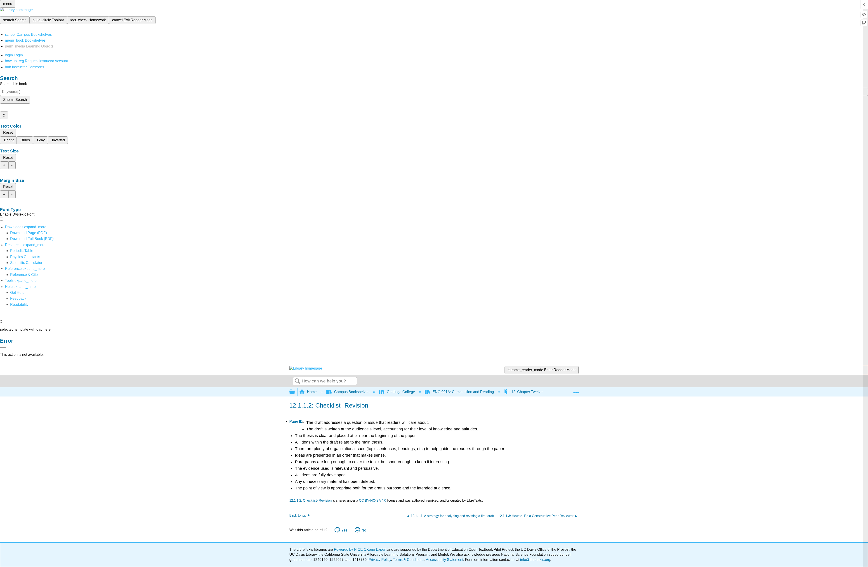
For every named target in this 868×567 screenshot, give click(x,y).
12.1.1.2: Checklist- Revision (310, 500)
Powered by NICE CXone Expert (360, 549)
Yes (344, 530)
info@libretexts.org (534, 560)
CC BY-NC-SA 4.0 (372, 500)
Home (312, 392)
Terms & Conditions (408, 560)
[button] (18, 298)
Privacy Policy (379, 560)
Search (297, 381)
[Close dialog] (3, 347)
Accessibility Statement (444, 560)
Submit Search (15, 100)
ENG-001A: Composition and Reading (463, 392)
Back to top (297, 515)
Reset (8, 132)
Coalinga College (401, 392)
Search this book (13, 84)
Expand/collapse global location (576, 390)
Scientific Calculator (26, 263)
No (363, 530)
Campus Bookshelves (351, 392)
